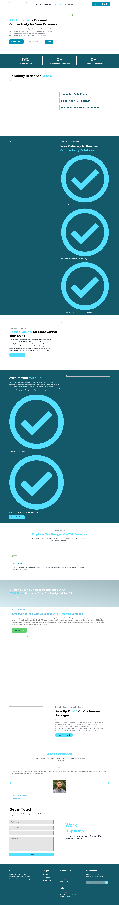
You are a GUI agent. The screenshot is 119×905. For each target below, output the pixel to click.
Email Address (66, 892)
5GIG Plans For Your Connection (80, 107)
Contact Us (68, 4)
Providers (57, 4)
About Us (47, 4)
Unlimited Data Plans (74, 94)
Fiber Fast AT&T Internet (75, 100)
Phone (63, 880)
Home (38, 4)
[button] (83, 94)
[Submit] (106, 882)
